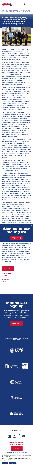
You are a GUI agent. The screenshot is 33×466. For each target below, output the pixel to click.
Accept (5, 463)
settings (19, 460)
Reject (12, 463)
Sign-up (15, 238)
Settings (20, 463)
